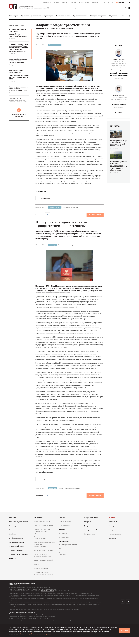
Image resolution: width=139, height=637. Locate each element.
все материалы (118, 178)
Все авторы (95, 2)
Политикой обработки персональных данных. (36, 634)
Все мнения (118, 112)
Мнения (86, 8)
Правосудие (48, 16)
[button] (100, 65)
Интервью (94, 8)
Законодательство (63, 16)
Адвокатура (13, 16)
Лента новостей (16, 25)
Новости (69, 8)
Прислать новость (95, 215)
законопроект (64, 544)
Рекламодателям (84, 2)
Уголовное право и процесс (71, 45)
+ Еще (122, 16)
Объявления (114, 8)
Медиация (113, 16)
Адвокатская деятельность (31, 16)
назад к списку (46, 198)
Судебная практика (80, 16)
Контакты (64, 2)
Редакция (73, 2)
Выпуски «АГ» (47, 2)
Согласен (124, 630)
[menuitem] (13, 15)
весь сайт (124, 8)
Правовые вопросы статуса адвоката (69, 245)
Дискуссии (78, 8)
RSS (112, 2)
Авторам (56, 2)
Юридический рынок (98, 16)
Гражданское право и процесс (71, 523)
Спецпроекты (104, 8)
